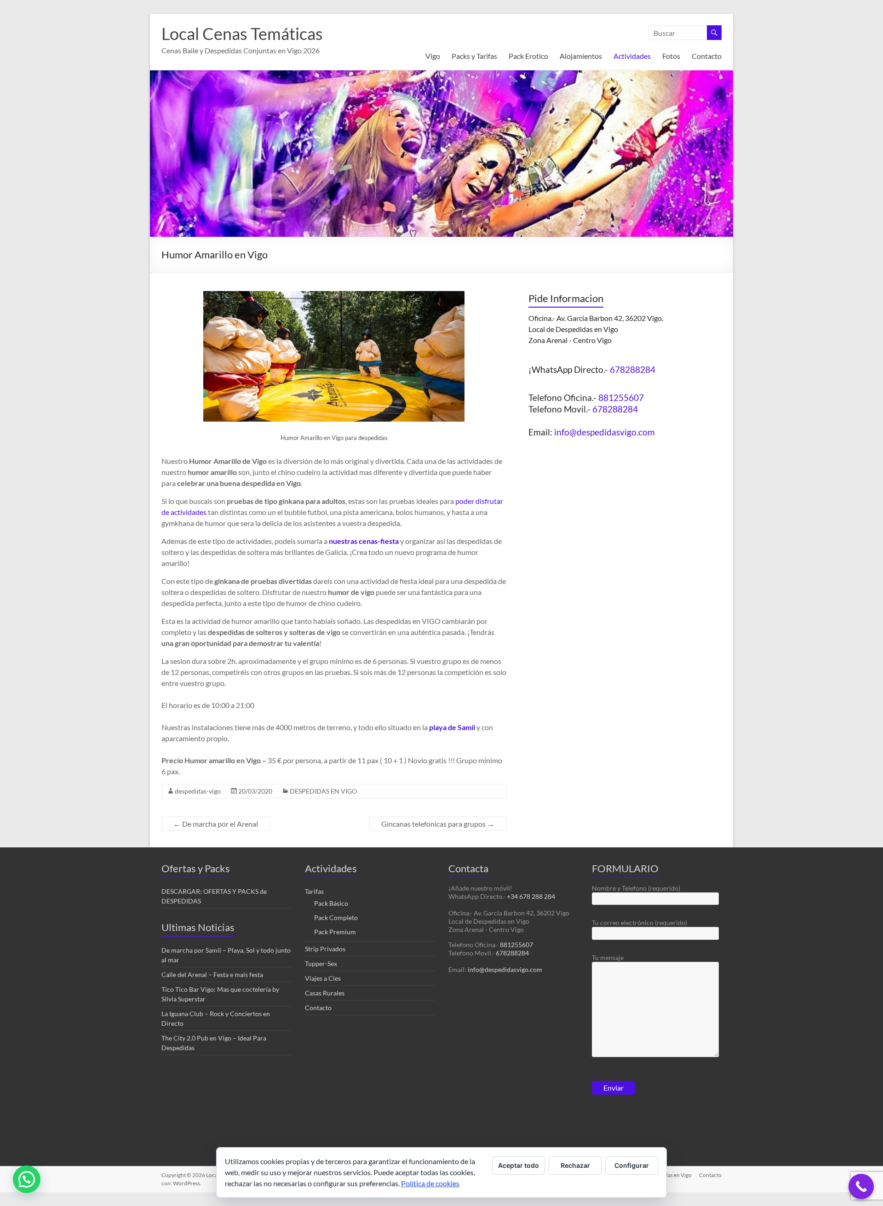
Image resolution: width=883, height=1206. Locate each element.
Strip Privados (325, 949)
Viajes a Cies (323, 978)
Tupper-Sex (321, 963)
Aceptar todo (518, 1165)
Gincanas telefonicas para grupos (437, 823)
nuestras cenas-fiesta (364, 541)
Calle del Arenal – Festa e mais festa (212, 974)
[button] (26, 1179)
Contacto (707, 55)
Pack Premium (335, 932)
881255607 (621, 397)
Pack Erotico (528, 55)
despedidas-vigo (198, 791)
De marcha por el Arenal (215, 823)
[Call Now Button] (861, 1186)
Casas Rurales (324, 993)
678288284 (632, 369)
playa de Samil (452, 727)
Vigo (432, 55)
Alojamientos (581, 55)
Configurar (631, 1165)
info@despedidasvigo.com (604, 432)
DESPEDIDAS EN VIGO (323, 791)
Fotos (671, 55)
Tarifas (314, 891)
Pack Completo (336, 917)
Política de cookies (430, 1183)
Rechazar (575, 1165)
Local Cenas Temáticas (242, 33)
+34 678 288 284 (531, 896)
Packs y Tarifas (474, 55)
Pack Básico (331, 903)
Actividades (632, 55)
